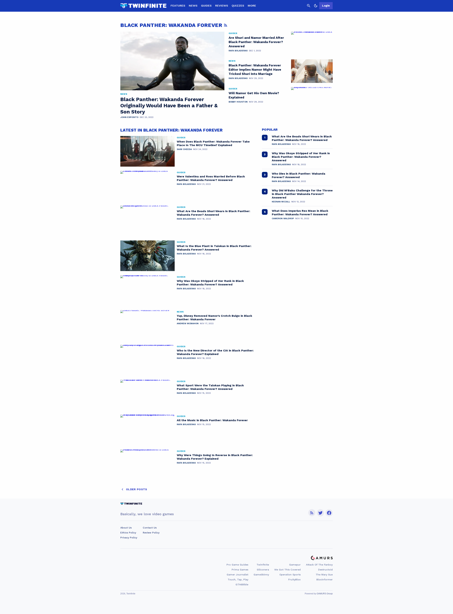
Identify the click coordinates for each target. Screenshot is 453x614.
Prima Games (240, 569)
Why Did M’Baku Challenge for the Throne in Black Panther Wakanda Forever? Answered (302, 194)
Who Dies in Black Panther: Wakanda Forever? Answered (298, 175)
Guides (206, 5)
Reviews (221, 5)
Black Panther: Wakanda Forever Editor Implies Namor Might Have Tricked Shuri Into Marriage (255, 69)
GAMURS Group (325, 593)
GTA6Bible (242, 584)
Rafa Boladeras (238, 50)
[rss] (311, 512)
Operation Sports (290, 574)
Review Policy (151, 532)
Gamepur (295, 564)
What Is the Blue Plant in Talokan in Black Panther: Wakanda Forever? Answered (214, 247)
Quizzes (238, 5)
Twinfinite (263, 564)
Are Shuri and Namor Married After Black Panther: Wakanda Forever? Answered (256, 42)
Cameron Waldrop (283, 218)
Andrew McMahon (188, 323)
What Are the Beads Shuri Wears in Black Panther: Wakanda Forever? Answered (213, 212)
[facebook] (329, 512)
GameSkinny (261, 574)
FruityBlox (294, 579)
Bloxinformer (324, 579)
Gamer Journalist (237, 574)
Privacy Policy (128, 537)
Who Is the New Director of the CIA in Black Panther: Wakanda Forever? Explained (215, 352)
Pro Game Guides (237, 564)
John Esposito (129, 117)
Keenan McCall (281, 201)
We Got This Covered (287, 569)
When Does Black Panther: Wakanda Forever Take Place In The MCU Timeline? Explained (213, 143)
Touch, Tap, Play (238, 579)
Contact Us (150, 527)
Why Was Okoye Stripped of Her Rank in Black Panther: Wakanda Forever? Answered (210, 282)
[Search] (308, 5)
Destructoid (325, 569)
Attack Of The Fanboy (319, 564)
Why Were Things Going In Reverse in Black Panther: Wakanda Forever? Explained (215, 456)
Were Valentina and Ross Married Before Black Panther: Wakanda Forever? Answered (211, 178)
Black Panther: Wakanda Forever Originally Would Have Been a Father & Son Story (168, 105)
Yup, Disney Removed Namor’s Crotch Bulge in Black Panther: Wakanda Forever (214, 317)
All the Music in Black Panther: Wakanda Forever (212, 420)
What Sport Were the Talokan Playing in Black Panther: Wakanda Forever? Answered (210, 387)
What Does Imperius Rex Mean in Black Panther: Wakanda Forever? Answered (300, 212)
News (193, 5)
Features (178, 5)
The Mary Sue (324, 574)
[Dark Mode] (315, 5)
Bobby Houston (238, 102)
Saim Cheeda (184, 149)
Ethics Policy (128, 532)
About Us (126, 527)
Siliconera (263, 569)
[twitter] (320, 512)
